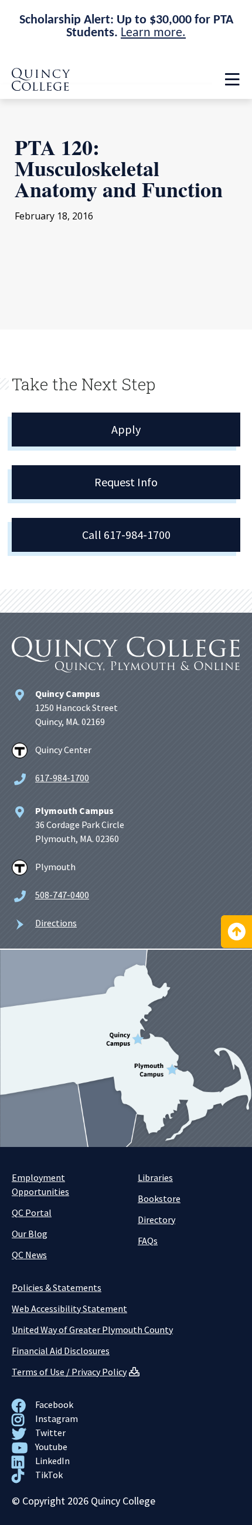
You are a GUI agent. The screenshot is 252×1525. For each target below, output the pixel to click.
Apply (126, 429)
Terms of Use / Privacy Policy (69, 1372)
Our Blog (29, 1233)
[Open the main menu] (232, 79)
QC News (29, 1254)
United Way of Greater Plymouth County (92, 1329)
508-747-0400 (62, 895)
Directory (156, 1219)
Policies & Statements (56, 1287)
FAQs (148, 1240)
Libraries (155, 1177)
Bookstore (159, 1198)
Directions (56, 923)
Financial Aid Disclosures (61, 1350)
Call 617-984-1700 (126, 534)
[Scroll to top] (236, 931)
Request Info (126, 482)
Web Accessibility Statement (69, 1308)
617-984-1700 (62, 778)
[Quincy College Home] (41, 87)
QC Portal (32, 1212)
